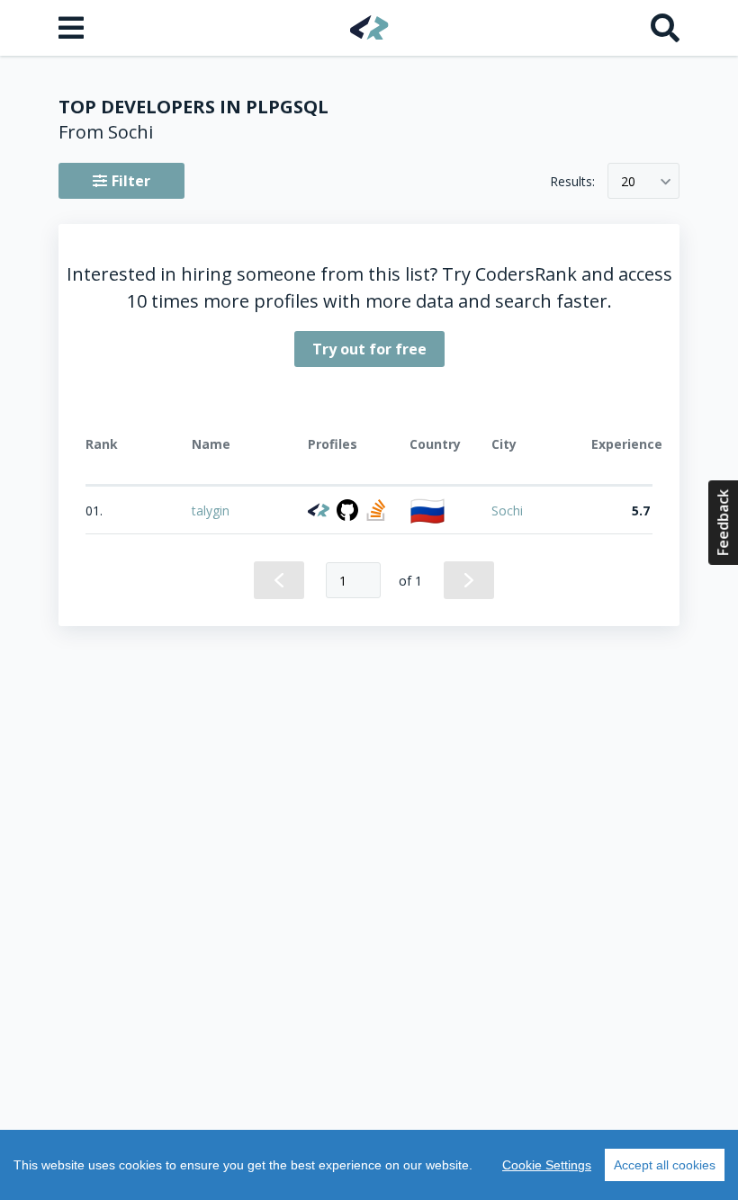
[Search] (665, 27)
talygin (211, 510)
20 (628, 181)
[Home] (369, 27)
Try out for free (369, 349)
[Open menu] (72, 27)
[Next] (469, 580)
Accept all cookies (665, 1165)
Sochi (507, 510)
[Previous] (279, 580)
